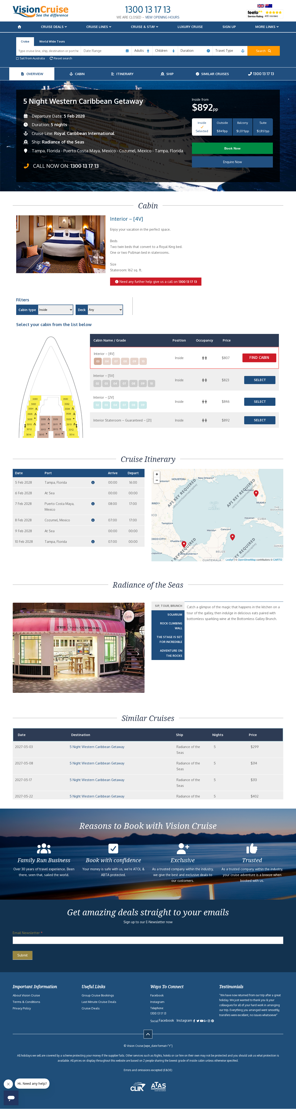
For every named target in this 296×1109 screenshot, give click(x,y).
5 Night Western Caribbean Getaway (97, 747)
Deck (82, 310)
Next (138, 661)
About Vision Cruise (26, 995)
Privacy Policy (22, 1008)
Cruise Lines (97, 27)
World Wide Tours (52, 41)
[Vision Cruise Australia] (40, 16)
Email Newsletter (28, 933)
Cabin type (27, 310)
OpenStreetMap (247, 559)
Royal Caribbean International (84, 133)
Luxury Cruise (190, 27)
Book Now (232, 148)
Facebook (157, 995)
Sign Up (229, 27)
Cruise (25, 41)
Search (262, 51)
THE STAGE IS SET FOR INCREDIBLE (169, 639)
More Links (265, 27)
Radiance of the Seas (63, 141)
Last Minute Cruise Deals (99, 1002)
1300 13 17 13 (148, 9)
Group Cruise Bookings (98, 995)
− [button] (157, 480)
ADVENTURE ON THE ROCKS (171, 653)
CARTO (277, 559)
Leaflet (229, 559)
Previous (21, 661)
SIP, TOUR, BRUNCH (168, 606)
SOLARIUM (174, 614)
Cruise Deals (52, 27)
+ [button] (157, 474)
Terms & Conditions (26, 1002)
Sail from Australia (32, 58)
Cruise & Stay (143, 27)
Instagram (157, 1002)
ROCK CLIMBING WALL (171, 626)
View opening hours (162, 17)
